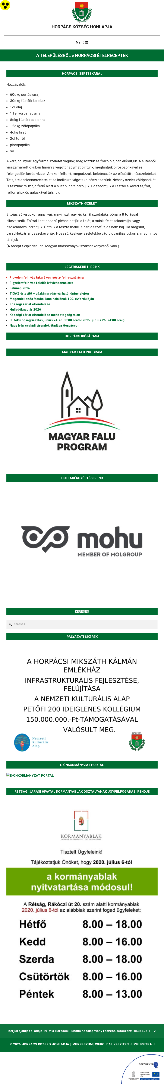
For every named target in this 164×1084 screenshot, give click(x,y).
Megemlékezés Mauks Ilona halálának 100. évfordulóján (52, 299)
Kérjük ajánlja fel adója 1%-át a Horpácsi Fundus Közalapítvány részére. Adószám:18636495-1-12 (82, 1031)
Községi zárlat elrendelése (30, 304)
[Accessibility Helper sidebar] (5, 5)
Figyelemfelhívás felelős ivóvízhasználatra (41, 283)
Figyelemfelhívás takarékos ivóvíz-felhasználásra (47, 277)
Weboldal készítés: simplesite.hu (125, 1044)
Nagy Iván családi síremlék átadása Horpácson (44, 325)
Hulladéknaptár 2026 (25, 309)
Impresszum (82, 1044)
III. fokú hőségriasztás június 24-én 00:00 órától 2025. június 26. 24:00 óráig (67, 320)
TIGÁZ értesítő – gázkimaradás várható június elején (49, 293)
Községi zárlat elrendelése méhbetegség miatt (45, 315)
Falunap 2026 (20, 288)
